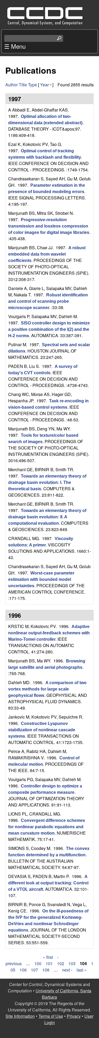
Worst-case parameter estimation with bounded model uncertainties (41, 579)
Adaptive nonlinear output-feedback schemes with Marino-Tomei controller (49, 632)
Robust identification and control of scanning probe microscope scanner (48, 301)
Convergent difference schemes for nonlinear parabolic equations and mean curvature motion (46, 826)
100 (37, 963)
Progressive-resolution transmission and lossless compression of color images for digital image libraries (48, 226)
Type (32, 85)
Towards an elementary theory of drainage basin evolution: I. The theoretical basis (47, 482)
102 (60, 963)
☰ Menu (15, 46)
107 (34, 970)
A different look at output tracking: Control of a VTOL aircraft (48, 883)
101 (49, 963)
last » (82, 970)
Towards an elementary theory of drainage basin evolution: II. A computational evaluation (47, 516)
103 (72, 963)
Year (44, 85)
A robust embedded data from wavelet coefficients (47, 254)
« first (48, 957)
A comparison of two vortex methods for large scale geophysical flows (47, 689)
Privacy (74, 1016)
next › (67, 970)
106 (23, 970)
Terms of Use (51, 1016)
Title (23, 85)
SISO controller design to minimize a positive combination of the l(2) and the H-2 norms (49, 329)
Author (11, 85)
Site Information (20, 1016)
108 (45, 970)
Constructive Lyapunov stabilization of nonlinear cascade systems (41, 729)
